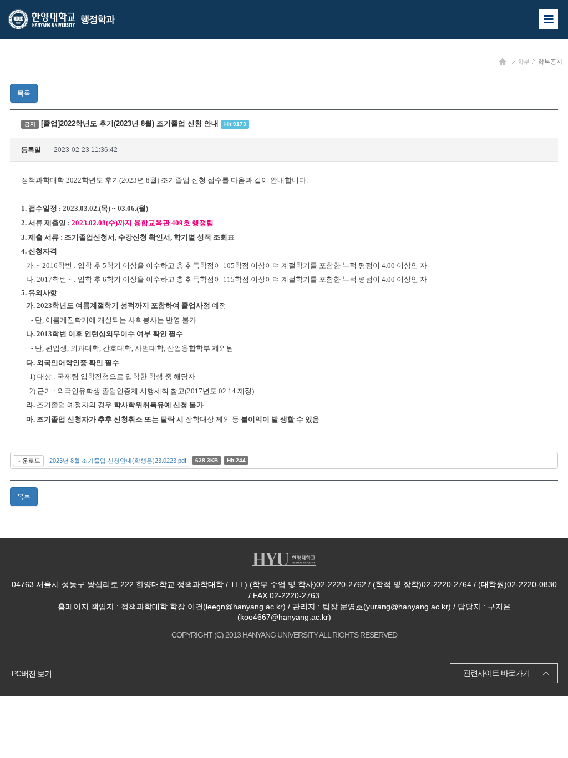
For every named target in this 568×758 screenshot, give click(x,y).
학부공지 (550, 61)
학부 (524, 61)
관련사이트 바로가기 (496, 673)
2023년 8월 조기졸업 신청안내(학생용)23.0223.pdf (117, 460)
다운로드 (28, 460)
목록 (24, 93)
